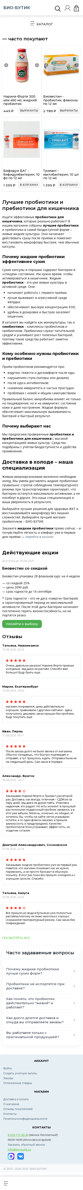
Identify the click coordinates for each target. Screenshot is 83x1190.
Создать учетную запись (20, 1073)
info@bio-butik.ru (19, 1149)
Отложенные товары (17, 1083)
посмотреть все (16, 938)
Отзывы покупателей (18, 1109)
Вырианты (29, 110)
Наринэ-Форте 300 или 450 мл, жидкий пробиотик (20, 100)
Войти (7, 1068)
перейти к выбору (22, 624)
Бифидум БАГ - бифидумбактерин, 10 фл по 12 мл (21, 174)
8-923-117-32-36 (18, 1135)
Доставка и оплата (16, 1099)
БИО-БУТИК (16, 7)
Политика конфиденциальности (25, 1119)
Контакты (10, 1114)
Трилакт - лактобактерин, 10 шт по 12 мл (61, 174)
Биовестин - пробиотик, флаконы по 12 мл (60, 100)
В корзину (29, 185)
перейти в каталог (39, 537)
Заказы (8, 1078)
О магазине (11, 1104)
